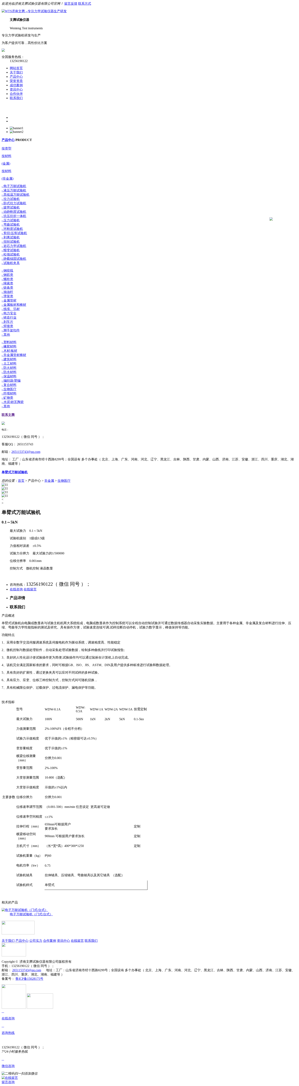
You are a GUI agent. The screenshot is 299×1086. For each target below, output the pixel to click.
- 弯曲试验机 (11, 224)
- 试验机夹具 (11, 263)
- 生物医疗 (9, 389)
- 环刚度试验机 (12, 229)
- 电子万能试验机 (14, 186)
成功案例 (16, 85)
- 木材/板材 (9, 350)
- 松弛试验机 (11, 254)
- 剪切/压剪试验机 (14, 233)
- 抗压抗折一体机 (14, 216)
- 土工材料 (9, 363)
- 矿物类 (7, 397)
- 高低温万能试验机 (15, 194)
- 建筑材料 (9, 359)
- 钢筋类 (7, 274)
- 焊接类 (7, 326)
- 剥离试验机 (11, 237)
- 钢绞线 (7, 270)
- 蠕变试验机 (11, 250)
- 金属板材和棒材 (14, 304)
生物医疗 (64, 480)
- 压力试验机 (11, 220)
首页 (21, 480)
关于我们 (16, 72)
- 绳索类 (7, 283)
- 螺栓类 (7, 279)
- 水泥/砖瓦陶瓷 (13, 402)
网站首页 (16, 68)
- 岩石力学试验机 (14, 246)
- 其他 (6, 334)
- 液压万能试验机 (14, 190)
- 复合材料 (9, 385)
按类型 (6, 148)
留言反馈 (70, 3)
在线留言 (30, 589)
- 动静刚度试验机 (14, 211)
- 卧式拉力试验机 (14, 203)
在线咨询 (16, 589)
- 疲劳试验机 (11, 207)
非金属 (49, 480)
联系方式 (84, 3)
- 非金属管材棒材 (14, 355)
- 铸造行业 (9, 317)
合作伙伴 (16, 93)
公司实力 (35, 940)
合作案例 (49, 940)
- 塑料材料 (9, 342)
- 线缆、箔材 (11, 309)
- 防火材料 (9, 367)
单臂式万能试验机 (15, 472)
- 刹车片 (7, 321)
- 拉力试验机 (11, 199)
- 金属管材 (9, 300)
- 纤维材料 (9, 393)
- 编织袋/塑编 (11, 380)
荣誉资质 (16, 81)
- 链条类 (7, 287)
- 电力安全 (9, 313)
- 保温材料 (9, 376)
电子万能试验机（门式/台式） (31, 914)
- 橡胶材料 (9, 346)
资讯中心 (16, 89)
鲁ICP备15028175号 (29, 978)
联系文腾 (8, 414)
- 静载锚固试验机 (14, 258)
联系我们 (16, 98)
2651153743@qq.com (25, 451)
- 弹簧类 (7, 296)
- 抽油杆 (7, 292)
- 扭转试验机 (11, 241)
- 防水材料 (9, 372)
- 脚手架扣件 (11, 330)
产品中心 (16, 76)
